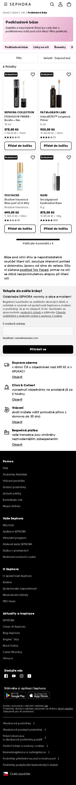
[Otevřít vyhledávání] (52, 4)
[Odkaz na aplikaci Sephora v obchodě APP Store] (39, 695)
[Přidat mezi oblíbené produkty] (33, 74)
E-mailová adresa (14, 323)
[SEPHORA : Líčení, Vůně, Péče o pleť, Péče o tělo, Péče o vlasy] (20, 4)
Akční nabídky (65, 708)
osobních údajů (31, 312)
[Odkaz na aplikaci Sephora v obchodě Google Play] (15, 695)
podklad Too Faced (34, 270)
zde (46, 706)
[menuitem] (60, 4)
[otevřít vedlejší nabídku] (5, 4)
